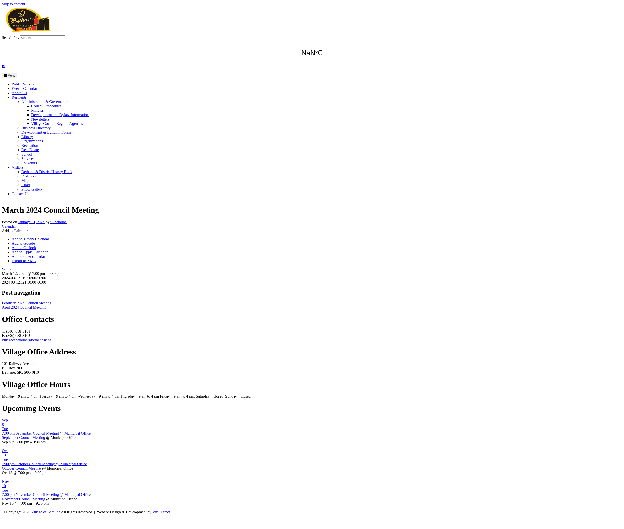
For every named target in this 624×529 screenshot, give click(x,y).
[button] (15, 231)
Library (27, 137)
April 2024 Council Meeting (24, 307)
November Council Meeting (23, 499)
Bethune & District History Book (46, 172)
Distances (28, 176)
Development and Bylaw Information (60, 115)
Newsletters (40, 119)
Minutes (37, 110)
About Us (19, 93)
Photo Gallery (32, 189)
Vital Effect (161, 512)
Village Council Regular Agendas (57, 123)
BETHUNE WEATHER (312, 52)
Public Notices (23, 84)
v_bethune (58, 222)
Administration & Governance (44, 102)
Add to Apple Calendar (30, 252)
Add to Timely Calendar (30, 239)
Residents (19, 97)
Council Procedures (46, 106)
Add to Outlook (24, 248)
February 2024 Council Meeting (26, 303)
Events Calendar (24, 88)
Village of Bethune (45, 512)
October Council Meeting (21, 468)
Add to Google (23, 243)
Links (25, 185)
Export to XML (24, 261)
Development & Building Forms (46, 132)
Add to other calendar (28, 256)
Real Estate (30, 150)
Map (25, 180)
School (26, 154)
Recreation (29, 145)
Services (27, 159)
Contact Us (20, 194)
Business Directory (36, 128)
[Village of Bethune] (29, 33)
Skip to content (13, 4)
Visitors (17, 167)
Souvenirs (29, 163)
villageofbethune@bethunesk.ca (26, 340)
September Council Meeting (23, 438)
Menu (11, 75)
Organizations (32, 141)
